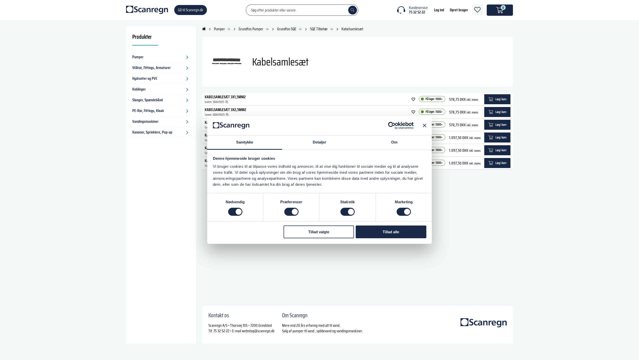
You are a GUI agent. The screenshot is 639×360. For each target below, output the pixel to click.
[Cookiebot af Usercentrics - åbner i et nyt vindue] (392, 125)
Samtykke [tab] (244, 142)
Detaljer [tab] (319, 142)
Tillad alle (391, 232)
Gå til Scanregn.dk (190, 10)
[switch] (291, 212)
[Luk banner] (424, 125)
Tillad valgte (318, 232)
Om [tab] (394, 142)
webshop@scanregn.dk (258, 331)
